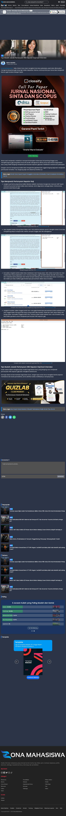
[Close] (63, 396)
